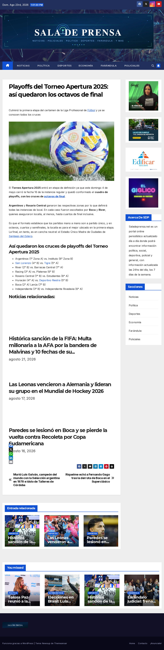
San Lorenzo (23, 263)
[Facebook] (61, 445)
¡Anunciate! (156, 643)
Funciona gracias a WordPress (18, 643)
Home (132, 643)
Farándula (108, 65)
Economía (86, 65)
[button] (153, 65)
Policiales (132, 65)
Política (43, 65)
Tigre (47, 263)
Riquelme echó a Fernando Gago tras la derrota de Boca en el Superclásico (88, 478)
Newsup (46, 643)
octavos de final (54, 196)
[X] (61, 449)
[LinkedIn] (61, 458)
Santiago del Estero (20, 236)
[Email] (61, 462)
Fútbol (91, 110)
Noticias (23, 65)
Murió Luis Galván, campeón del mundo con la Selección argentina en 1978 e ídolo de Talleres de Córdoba (36, 480)
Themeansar (60, 643)
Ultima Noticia (56, 593)
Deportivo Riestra (49, 280)
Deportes (64, 65)
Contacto (142, 643)
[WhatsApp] (61, 454)
